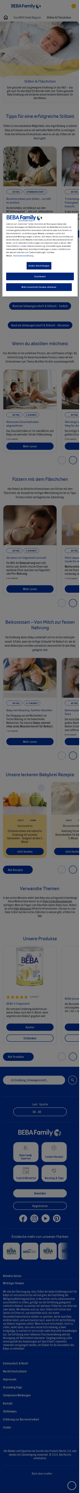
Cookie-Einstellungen (38, 265)
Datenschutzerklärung (23, 255)
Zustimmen (40, 276)
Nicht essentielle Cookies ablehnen (39, 287)
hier (69, 249)
